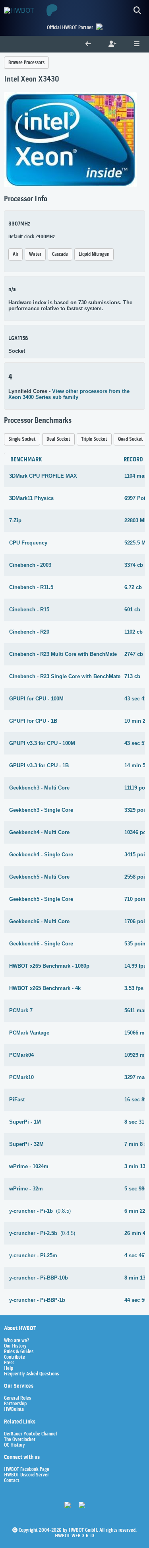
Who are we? (16, 1341)
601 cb (132, 610)
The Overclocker (19, 1440)
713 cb (132, 676)
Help (8, 1368)
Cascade (60, 254)
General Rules (17, 1398)
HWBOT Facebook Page (26, 1469)
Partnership (15, 1404)
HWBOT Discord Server (26, 1475)
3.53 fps (133, 988)
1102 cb (133, 632)
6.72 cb (133, 587)
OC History (14, 1445)
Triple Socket (94, 439)
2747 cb (133, 654)
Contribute (14, 1357)
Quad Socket (130, 439)
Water (35, 254)
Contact (11, 1481)
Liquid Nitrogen (94, 254)
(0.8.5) (40, 1211)
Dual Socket (58, 439)
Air (15, 254)
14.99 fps (135, 966)
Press (9, 1363)
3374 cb (133, 565)
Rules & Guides (18, 1352)
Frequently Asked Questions (31, 1374)
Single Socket (22, 439)
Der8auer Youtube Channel (30, 1434)
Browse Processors (26, 63)
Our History (15, 1346)
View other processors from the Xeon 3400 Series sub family (69, 394)
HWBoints (14, 1409)
